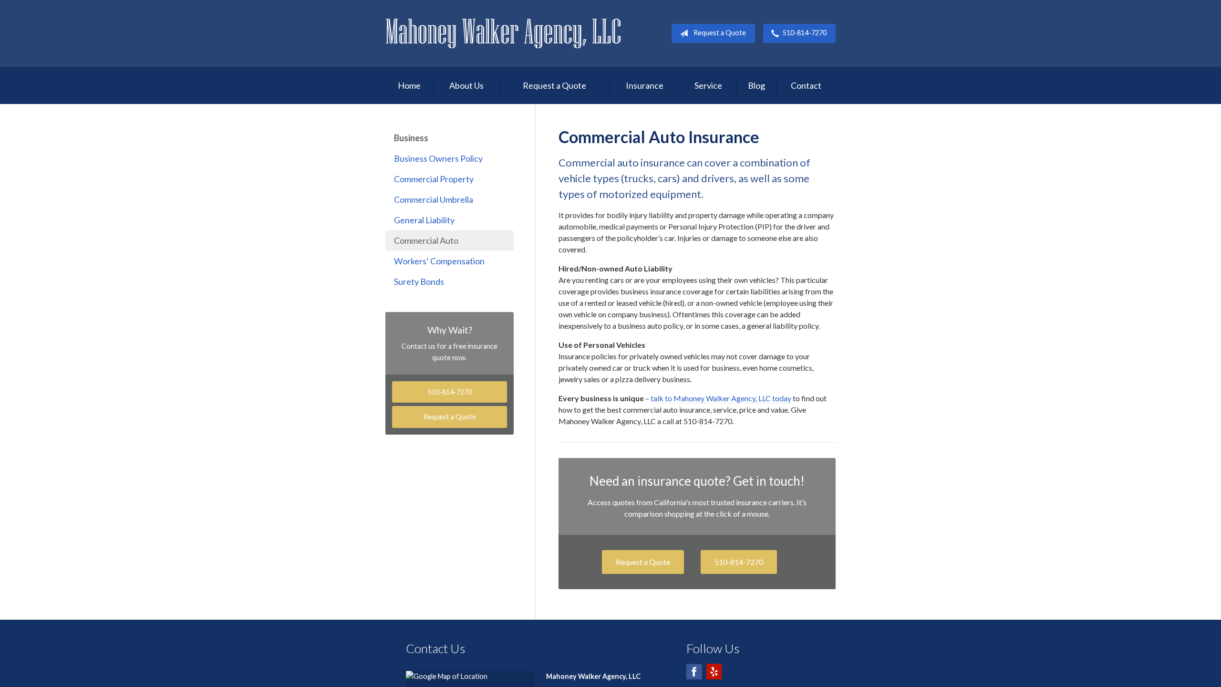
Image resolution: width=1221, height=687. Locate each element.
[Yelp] (714, 676)
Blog (756, 85)
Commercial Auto (426, 240)
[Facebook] (694, 676)
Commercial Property (434, 179)
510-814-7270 (805, 33)
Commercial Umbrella (433, 199)
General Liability (424, 220)
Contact (806, 85)
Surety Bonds (419, 281)
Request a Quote (719, 33)
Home (409, 85)
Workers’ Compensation (439, 261)
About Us (466, 85)
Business (411, 138)
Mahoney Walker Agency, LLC (503, 33)
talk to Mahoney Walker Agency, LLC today (721, 398)
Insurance (644, 85)
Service (708, 85)
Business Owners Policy (438, 158)
